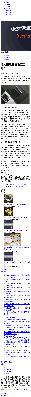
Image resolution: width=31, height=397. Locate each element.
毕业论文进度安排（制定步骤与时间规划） (17, 332)
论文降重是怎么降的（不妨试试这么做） (16, 350)
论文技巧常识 (8, 12)
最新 (2, 271)
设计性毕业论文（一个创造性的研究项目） (17, 325)
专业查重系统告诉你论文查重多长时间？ (16, 338)
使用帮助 (7, 6)
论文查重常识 (8, 10)
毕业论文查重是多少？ (11, 317)
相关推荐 (3, 190)
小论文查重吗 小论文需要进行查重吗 (15, 319)
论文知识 (7, 57)
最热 (5, 271)
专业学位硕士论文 (9, 336)
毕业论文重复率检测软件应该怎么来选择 (16, 340)
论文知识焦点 (8, 15)
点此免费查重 (4, 52)
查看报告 (7, 4)
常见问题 (7, 8)
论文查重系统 (8, 55)
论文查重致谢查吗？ (10, 334)
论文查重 (16, 124)
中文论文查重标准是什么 (16, 186)
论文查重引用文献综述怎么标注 (18, 184)
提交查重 (7, 2)
